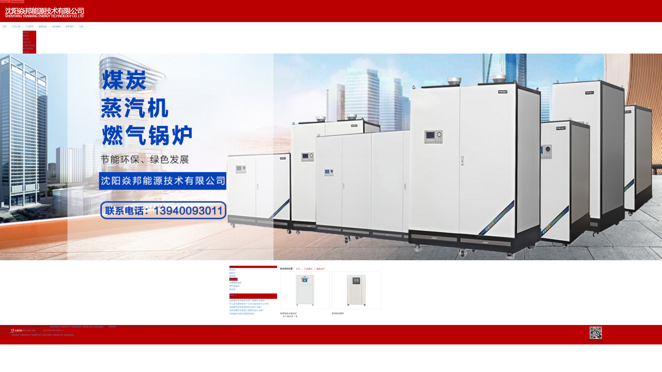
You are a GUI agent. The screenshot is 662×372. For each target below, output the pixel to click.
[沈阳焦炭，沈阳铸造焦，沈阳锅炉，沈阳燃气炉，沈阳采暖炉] (331, 157)
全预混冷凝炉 (29, 45)
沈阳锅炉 (112, 326)
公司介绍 (16, 26)
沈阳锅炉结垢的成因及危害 (241, 313)
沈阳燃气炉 (66, 326)
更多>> (233, 294)
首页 (5, 26)
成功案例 (56, 26)
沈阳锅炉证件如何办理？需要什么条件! (247, 300)
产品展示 (29, 26)
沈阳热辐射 (98, 326)
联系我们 (70, 26)
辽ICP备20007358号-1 (53, 330)
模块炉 (26, 35)
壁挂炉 (26, 32)
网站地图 (27, 330)
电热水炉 (27, 41)
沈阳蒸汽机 (87, 326)
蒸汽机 (26, 38)
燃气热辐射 (28, 48)
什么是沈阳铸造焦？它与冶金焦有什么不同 (249, 303)
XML (33, 330)
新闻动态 (43, 26)
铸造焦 (26, 51)
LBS (81, 26)
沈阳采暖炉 (76, 326)
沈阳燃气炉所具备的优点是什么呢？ (245, 306)
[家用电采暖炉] (356, 290)
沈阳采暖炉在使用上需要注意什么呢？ (246, 310)
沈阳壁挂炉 (55, 326)
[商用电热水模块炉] (305, 290)
